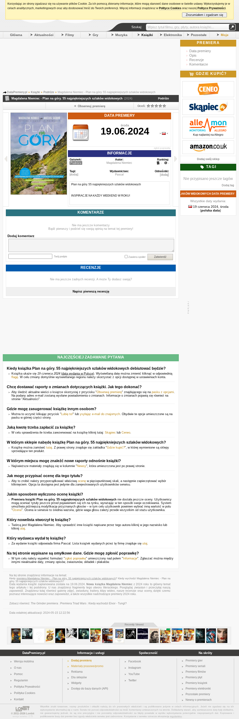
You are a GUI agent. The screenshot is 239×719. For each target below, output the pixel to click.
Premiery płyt (194, 677)
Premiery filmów (196, 671)
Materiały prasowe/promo (87, 666)
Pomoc (18, 674)
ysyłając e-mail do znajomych (100, 414)
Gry (95, 35)
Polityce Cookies (170, 8)
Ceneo (126, 432)
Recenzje (196, 60)
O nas (17, 667)
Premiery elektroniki (198, 688)
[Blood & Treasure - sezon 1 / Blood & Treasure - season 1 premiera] (60, 630)
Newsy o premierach (199, 699)
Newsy (81, 466)
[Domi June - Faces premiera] (71, 630)
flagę (14, 377)
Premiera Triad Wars (73, 603)
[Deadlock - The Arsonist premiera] (27, 630)
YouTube (134, 674)
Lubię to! (67, 414)
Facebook (134, 661)
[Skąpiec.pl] (208, 101)
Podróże (163, 98)
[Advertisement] (97, 65)
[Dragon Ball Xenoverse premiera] (95, 630)
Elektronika (173, 35)
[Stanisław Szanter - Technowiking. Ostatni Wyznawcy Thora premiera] (200, 630)
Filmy (69, 35)
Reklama (77, 671)
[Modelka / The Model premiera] (222, 630)
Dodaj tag (228, 185)
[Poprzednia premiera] (6, 160)
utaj (22, 528)
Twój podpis (60, 256)
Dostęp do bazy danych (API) (89, 688)
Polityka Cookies (24, 693)
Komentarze (198, 64)
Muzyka (121, 35)
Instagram (134, 667)
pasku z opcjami (163, 392)
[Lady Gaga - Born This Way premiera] (130, 630)
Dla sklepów (79, 677)
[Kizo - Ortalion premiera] (142, 630)
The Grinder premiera (44, 603)
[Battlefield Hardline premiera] (107, 630)
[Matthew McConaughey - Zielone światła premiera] (154, 630)
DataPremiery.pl (33, 653)
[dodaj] (74, 174)
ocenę (82, 481)
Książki (147, 35)
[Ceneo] (208, 83)
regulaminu (176, 716)
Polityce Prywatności (211, 8)
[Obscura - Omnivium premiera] (83, 630)
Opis (193, 55)
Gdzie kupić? (116, 447)
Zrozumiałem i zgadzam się (204, 15)
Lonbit (30, 713)
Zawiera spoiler (137, 256)
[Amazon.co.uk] (208, 143)
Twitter (132, 680)
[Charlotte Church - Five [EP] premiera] (39, 630)
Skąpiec (110, 432)
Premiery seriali (195, 666)
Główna (16, 35)
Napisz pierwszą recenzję (91, 291)
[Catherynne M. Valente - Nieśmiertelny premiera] (211, 630)
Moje (224, 35)
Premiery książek (196, 683)
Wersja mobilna (24, 661)
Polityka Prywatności (27, 686)
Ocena (17, 510)
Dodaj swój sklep (208, 159)
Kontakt (19, 699)
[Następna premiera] (176, 160)
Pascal (119, 174)
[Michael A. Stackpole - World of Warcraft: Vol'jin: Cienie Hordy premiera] (16, 630)
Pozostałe (199, 35)
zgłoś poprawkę (162, 148)
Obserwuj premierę (109, 392)
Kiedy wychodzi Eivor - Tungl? (107, 603)
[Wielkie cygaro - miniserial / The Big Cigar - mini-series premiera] (50, 630)
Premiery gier (194, 660)
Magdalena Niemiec (119, 162)
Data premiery (200, 51)
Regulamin (21, 680)
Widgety (76, 683)
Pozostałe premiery (198, 694)
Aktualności (43, 35)
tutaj (49, 447)
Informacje (130, 558)
